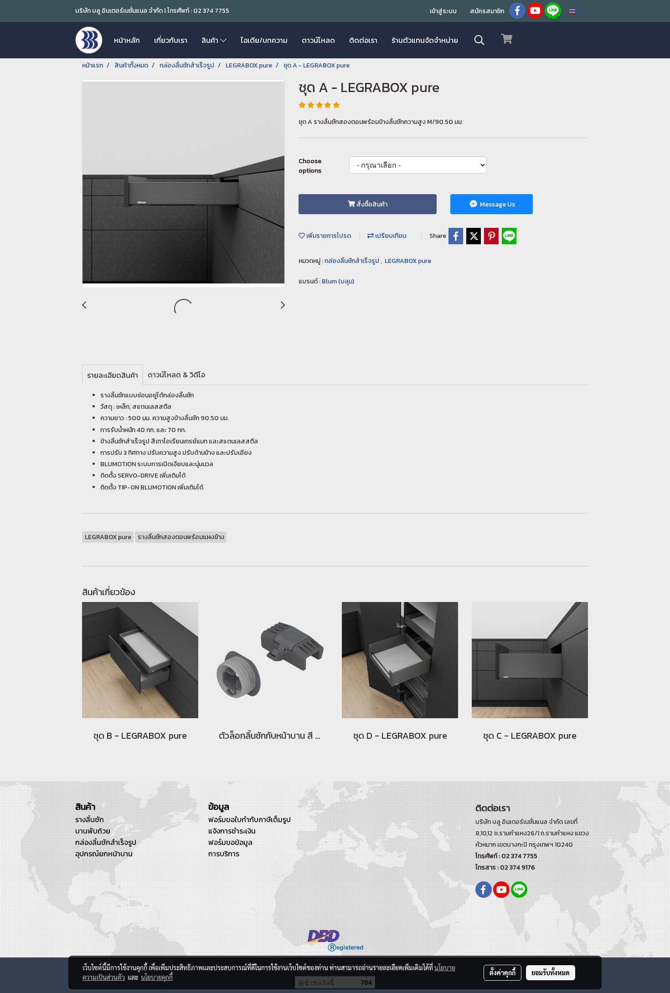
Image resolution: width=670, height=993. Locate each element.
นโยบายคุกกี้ (157, 977)
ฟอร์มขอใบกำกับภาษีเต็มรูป (249, 819)
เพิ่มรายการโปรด (328, 236)
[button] (479, 40)
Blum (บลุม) (338, 281)
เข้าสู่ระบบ (443, 11)
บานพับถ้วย (92, 830)
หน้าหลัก (127, 40)
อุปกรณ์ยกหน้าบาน (104, 853)
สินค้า (210, 40)
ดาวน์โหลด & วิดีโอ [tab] (176, 374)
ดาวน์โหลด (318, 40)
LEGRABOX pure (408, 261)
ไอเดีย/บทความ (264, 40)
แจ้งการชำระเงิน (232, 830)
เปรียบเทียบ (390, 236)
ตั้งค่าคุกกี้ (502, 972)
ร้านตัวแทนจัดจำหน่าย (425, 40)
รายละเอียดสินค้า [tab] (112, 375)
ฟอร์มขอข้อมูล (230, 842)
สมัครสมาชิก (487, 11)
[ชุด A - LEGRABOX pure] (183, 184)
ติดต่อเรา (363, 40)
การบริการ (223, 853)
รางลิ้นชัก (89, 819)
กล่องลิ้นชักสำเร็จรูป (353, 261)
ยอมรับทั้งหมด (550, 972)
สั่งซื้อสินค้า (371, 204)
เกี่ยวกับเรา (170, 40)
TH (579, 10)
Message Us (497, 204)
